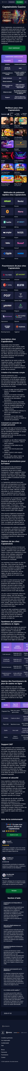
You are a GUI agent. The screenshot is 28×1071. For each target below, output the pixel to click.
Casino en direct (11, 114)
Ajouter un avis (14, 834)
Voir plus (14, 890)
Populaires (4, 114)
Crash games (18, 114)
